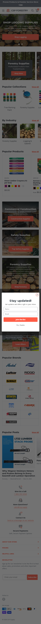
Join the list (20, 319)
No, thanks (20, 325)
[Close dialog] (37, 294)
